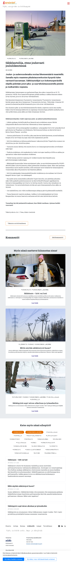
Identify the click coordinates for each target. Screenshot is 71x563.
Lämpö (39, 526)
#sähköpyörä (15, 439)
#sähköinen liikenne (26, 59)
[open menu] (68, 3)
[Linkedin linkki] (62, 527)
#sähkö (31, 344)
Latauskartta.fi (60, 128)
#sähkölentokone (20, 446)
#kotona (37, 453)
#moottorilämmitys (33, 436)
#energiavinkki (42, 439)
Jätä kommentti (57, 237)
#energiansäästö (51, 450)
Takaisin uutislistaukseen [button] (17, 223)
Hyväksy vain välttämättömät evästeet (41, 559)
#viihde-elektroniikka (33, 450)
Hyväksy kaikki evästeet (13, 559)
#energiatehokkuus (22, 453)
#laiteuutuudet (51, 436)
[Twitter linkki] (64, 527)
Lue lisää (35, 303)
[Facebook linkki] (59, 527)
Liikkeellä (30, 526)
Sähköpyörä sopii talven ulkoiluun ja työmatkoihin (27, 506)
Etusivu (8, 526)
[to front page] (10, 3)
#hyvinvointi (17, 397)
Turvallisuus (47, 526)
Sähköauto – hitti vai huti (17, 460)
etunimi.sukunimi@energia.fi (34, 544)
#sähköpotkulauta (48, 443)
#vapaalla (35, 399)
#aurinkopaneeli (50, 453)
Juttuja (15, 526)
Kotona (22, 526)
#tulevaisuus (21, 443)
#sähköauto (11, 59)
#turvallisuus (52, 397)
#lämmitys (23, 344)
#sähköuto (17, 450)
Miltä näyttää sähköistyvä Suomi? (21, 486)
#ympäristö (28, 439)
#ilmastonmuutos (38, 446)
